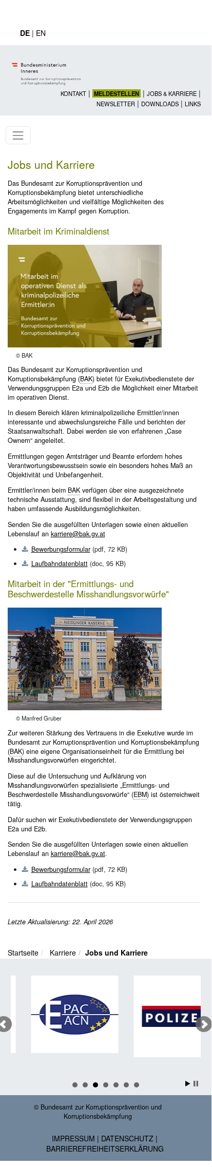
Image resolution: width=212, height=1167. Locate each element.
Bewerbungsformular (60, 549)
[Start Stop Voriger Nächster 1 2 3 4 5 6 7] (106, 1024)
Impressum (73, 1138)
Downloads (160, 104)
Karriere (63, 952)
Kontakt (73, 93)
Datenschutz (127, 1138)
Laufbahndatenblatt (59, 563)
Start (187, 1083)
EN (41, 33)
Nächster (204, 1024)
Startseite (23, 952)
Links (193, 104)
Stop (196, 1083)
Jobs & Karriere (172, 93)
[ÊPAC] (65, 1014)
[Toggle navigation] (18, 135)
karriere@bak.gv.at (78, 533)
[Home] (47, 65)
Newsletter (116, 104)
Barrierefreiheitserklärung (105, 1148)
